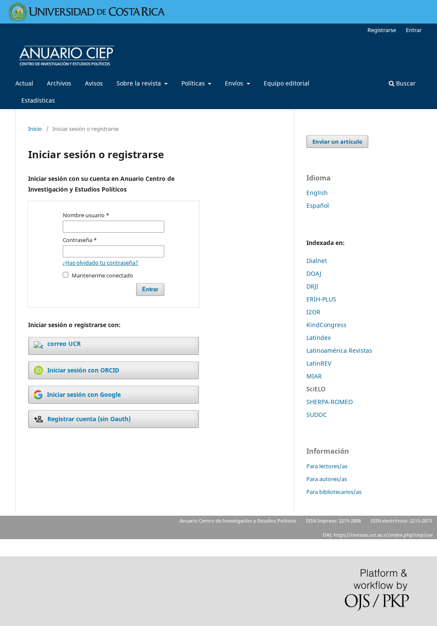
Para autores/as (326, 479)
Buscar (405, 83)
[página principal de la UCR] (87, 19)
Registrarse (381, 30)
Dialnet (316, 261)
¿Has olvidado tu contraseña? (100, 262)
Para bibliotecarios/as (333, 492)
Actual (24, 83)
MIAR (314, 376)
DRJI (312, 286)
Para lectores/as (326, 466)
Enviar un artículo (337, 141)
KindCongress (326, 325)
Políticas (194, 83)
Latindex (318, 338)
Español (317, 205)
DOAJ (313, 273)
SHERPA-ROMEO (329, 402)
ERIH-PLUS (321, 299)
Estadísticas (38, 100)
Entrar (414, 30)
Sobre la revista (140, 83)
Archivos (59, 83)
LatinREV (318, 363)
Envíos (235, 83)
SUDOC (316, 414)
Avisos (94, 83)
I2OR (313, 312)
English (317, 193)
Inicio (35, 129)
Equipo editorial (286, 83)
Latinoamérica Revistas (339, 350)
